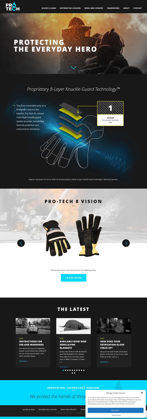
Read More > (23, 361)
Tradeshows (113, 8)
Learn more (73, 277)
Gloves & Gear (49, 8)
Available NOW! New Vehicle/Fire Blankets (73, 344)
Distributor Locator (70, 8)
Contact (137, 8)
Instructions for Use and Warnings (31, 343)
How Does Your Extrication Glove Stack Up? (112, 344)
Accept (116, 410)
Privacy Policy (116, 415)
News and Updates (94, 8)
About (126, 8)
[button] (142, 393)
